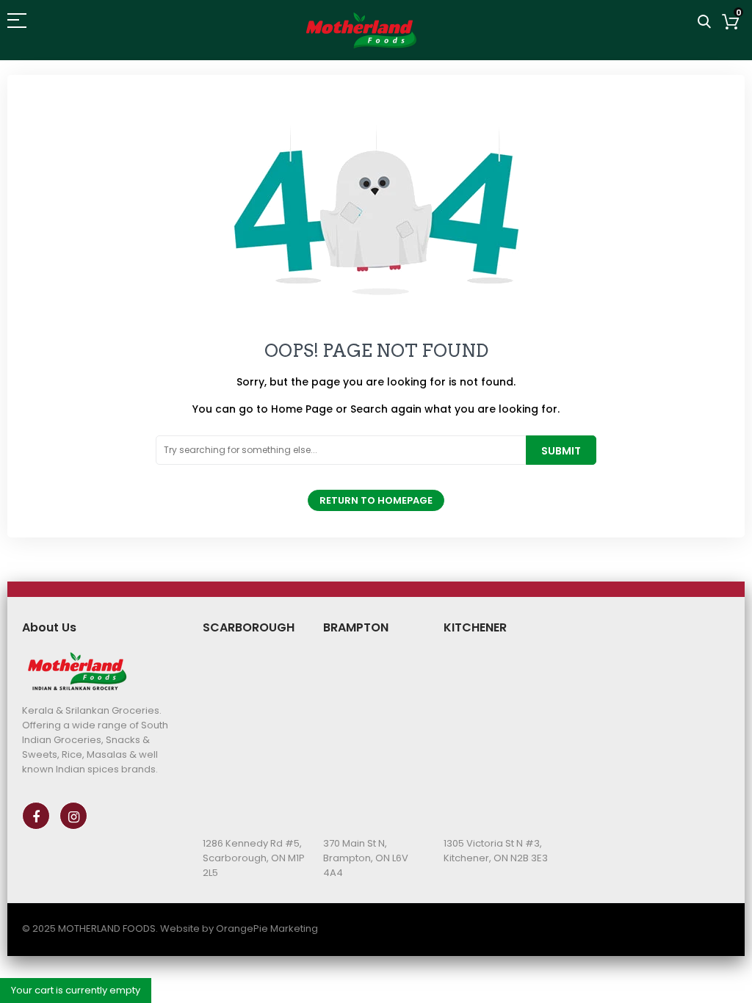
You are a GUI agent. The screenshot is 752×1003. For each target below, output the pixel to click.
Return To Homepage (376, 500)
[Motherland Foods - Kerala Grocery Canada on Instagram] (73, 816)
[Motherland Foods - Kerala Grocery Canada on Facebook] (36, 816)
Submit (561, 450)
